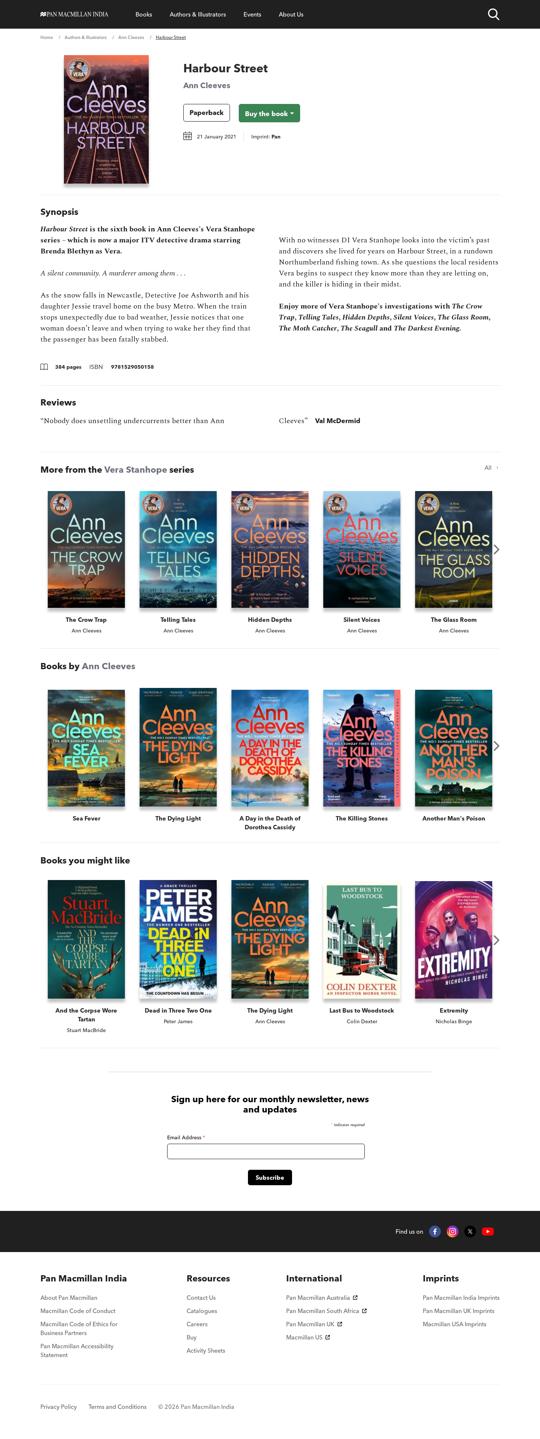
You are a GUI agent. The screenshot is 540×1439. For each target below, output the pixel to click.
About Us (291, 14)
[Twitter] (470, 1231)
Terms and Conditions (118, 1406)
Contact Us (201, 1297)
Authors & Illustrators (198, 14)
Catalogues (202, 1310)
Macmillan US (304, 1337)
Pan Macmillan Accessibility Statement (77, 1350)
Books (144, 14)
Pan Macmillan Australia (318, 1297)
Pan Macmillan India (83, 1278)
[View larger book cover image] (106, 119)
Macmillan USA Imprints (454, 1324)
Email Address (186, 1137)
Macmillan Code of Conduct (77, 1310)
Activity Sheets (206, 1350)
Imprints (441, 1278)
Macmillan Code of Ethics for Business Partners (79, 1328)
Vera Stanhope (135, 469)
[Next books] (497, 549)
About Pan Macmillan (68, 1297)
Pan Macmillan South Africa (322, 1310)
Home (46, 37)
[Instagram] (452, 1231)
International (314, 1278)
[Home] (74, 14)
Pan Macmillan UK (310, 1324)
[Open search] (494, 14)
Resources (208, 1278)
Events (252, 14)
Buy (192, 1337)
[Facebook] (435, 1231)
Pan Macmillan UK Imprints (458, 1310)
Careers (197, 1324)
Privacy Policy (58, 1406)
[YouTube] (488, 1231)
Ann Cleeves (131, 37)
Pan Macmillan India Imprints (461, 1297)
